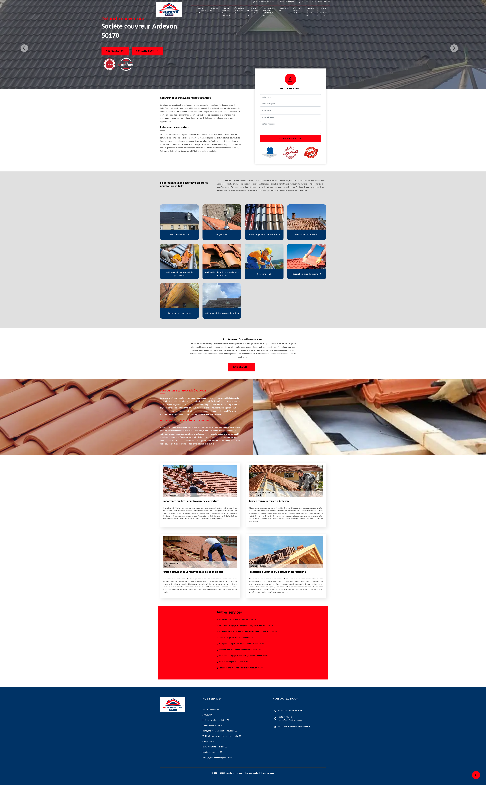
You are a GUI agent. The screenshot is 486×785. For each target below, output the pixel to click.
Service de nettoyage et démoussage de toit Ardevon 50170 (243, 656)
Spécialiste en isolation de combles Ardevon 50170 (239, 650)
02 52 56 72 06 (307, 2)
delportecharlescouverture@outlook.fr (294, 727)
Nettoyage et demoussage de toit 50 (322, 11)
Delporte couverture (233, 773)
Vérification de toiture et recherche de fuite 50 (268, 11)
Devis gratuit (240, 367)
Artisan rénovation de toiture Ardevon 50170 (237, 619)
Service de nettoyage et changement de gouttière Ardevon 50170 (246, 626)
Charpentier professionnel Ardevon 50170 (236, 638)
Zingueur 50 (214, 9)
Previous (24, 48)
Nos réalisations (115, 51)
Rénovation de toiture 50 (239, 10)
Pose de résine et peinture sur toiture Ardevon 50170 (240, 668)
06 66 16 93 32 (324, 2)
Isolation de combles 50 (310, 11)
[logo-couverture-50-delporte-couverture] (169, 9)
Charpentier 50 (284, 9)
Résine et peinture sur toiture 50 (226, 11)
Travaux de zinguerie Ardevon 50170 (234, 662)
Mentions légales (251, 773)
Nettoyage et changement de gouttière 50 (252, 11)
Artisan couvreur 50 (202, 10)
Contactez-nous (145, 51)
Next (454, 48)
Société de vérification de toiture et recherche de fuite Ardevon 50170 (248, 632)
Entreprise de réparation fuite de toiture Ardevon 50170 (242, 644)
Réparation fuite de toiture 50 (297, 10)
